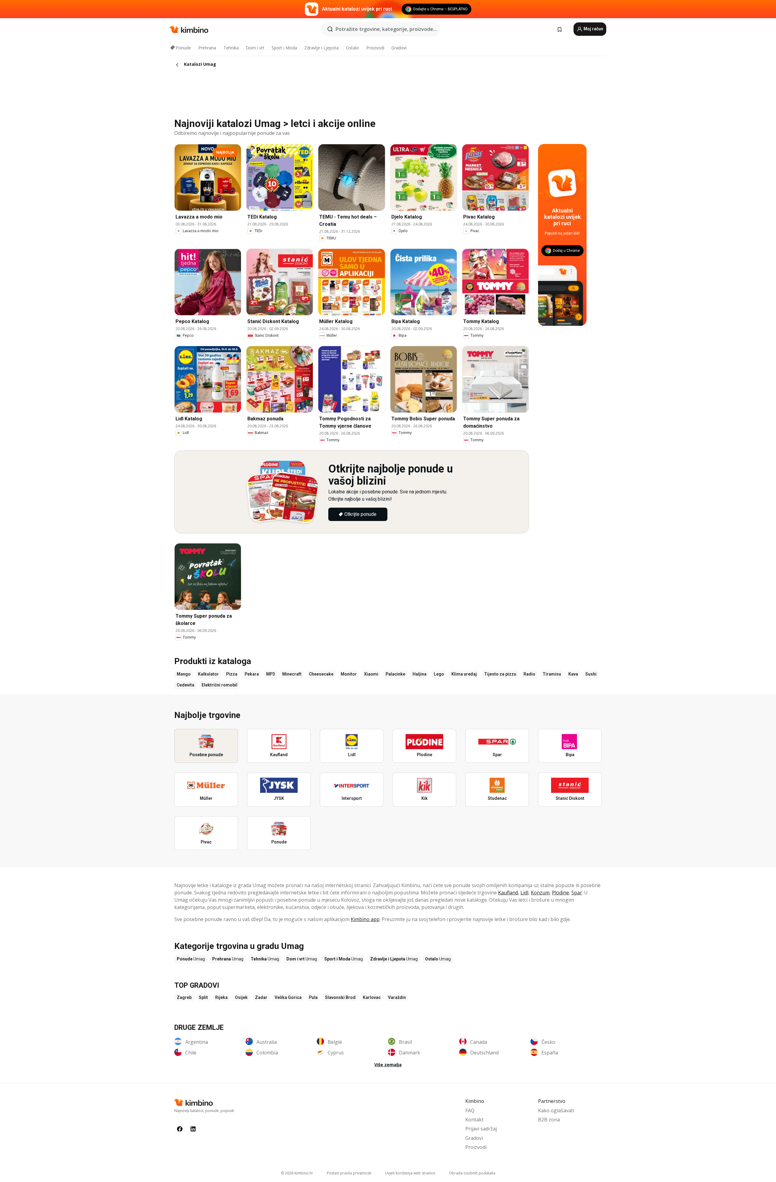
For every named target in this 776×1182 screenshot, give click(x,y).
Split (203, 997)
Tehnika (231, 48)
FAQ (469, 1110)
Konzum (540, 892)
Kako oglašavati (556, 1110)
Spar (576, 892)
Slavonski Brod (340, 997)
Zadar (261, 997)
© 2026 (297, 1173)
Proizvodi (375, 48)
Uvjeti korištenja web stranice (410, 1173)
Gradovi (398, 48)
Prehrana (207, 48)
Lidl (524, 892)
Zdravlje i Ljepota (321, 48)
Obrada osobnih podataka (472, 1173)
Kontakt (474, 1119)
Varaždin (397, 997)
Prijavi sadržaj (481, 1128)
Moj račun (593, 28)
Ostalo (352, 48)
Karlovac (372, 997)
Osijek (241, 997)
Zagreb (184, 997)
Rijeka (221, 997)
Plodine (560, 892)
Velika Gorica (288, 997)
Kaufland (508, 892)
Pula (313, 997)
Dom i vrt (255, 48)
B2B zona (549, 1119)
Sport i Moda (284, 48)
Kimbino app (365, 919)
